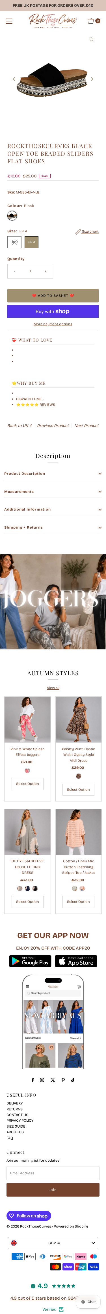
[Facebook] (33, 1080)
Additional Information (27, 509)
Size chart (90, 232)
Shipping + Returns (23, 527)
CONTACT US (17, 1115)
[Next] (91, 79)
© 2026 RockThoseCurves (29, 1226)
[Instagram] (42, 1080)
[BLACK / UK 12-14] (35, 888)
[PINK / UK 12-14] (27, 770)
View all (53, 688)
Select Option (27, 783)
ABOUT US (15, 1132)
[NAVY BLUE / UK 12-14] (27, 888)
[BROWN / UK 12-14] (78, 776)
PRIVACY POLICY (20, 1120)
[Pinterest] (63, 1080)
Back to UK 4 (19, 425)
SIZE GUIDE (16, 1126)
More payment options (53, 324)
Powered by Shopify (71, 1226)
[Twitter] (53, 1080)
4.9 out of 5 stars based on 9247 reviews (53, 1298)
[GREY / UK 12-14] (20, 888)
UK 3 (14, 242)
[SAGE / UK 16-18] (74, 888)
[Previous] (14, 79)
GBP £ (54, 1243)
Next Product (86, 425)
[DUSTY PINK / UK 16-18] (82, 888)
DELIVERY (15, 1103)
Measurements (19, 491)
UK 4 (31, 242)
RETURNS (15, 1109)
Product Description (24, 473)
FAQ (10, 1138)
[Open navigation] (9, 21)
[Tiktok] (72, 1080)
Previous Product (53, 425)
